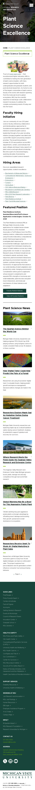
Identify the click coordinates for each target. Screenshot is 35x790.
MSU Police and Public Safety (12, 636)
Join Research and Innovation (13, 696)
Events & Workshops (10, 613)
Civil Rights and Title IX (10, 653)
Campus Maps (7, 715)
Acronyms (6, 607)
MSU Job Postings (9, 699)
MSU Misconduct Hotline (11, 663)
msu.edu (21, 783)
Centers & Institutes (9, 601)
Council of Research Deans (12, 616)
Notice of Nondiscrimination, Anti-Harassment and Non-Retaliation (14, 670)
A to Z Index (7, 711)
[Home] (17, 778)
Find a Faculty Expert (10, 598)
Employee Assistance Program (13, 708)
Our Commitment (9, 656)
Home (5, 48)
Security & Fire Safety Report (13, 666)
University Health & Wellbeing (13, 688)
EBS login (6, 705)
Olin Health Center (9, 639)
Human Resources (9, 702)
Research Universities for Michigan (14, 729)
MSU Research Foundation (12, 726)
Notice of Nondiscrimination (11, 785)
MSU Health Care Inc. (10, 650)
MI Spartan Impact (9, 723)
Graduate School (8, 622)
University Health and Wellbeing (13, 647)
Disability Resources (9, 684)
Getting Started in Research (12, 610)
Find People (7, 595)
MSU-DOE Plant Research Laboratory (17, 194)
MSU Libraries (7, 625)
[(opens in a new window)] (12, 5)
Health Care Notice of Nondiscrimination (16, 674)
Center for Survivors (10, 660)
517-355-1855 (12, 783)
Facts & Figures (8, 604)
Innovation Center (9, 619)
